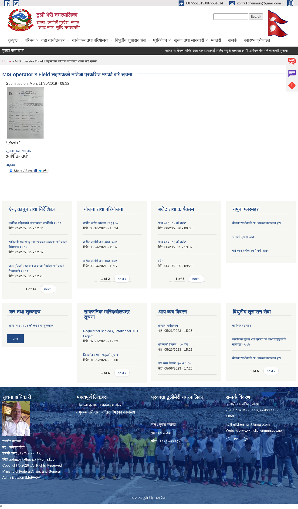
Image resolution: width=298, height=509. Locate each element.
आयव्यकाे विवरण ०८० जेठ (173, 344)
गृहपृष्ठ (13, 40)
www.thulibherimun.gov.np (262, 430)
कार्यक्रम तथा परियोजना (90, 40)
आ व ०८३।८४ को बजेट (172, 223)
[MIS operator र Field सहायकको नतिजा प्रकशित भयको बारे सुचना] (25, 113)
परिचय (29, 40)
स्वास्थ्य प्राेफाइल (257, 40)
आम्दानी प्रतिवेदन (168, 325)
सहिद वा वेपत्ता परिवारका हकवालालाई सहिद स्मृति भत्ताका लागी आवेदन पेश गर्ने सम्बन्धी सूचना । (219, 51)
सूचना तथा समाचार (18, 151)
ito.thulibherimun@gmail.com (248, 424)
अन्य (15, 339)
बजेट (160, 261)
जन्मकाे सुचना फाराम (243, 237)
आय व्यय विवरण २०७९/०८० (174, 363)
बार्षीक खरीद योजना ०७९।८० (100, 223)
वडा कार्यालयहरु (53, 40)
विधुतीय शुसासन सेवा (130, 40)
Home (6, 61)
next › (48, 289)
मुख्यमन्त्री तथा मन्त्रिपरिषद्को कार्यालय (107, 412)
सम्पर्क (232, 40)
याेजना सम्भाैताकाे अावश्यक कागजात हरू (256, 223)
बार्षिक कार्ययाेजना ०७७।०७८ (100, 242)
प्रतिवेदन (160, 40)
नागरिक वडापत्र (241, 325)
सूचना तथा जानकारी (189, 40)
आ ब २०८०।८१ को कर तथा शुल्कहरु (31, 325)
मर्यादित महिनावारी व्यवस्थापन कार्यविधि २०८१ (35, 223)
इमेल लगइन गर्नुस (237, 439)
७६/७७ (10, 165)
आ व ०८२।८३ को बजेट (172, 242)
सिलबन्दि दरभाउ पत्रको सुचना (100, 355)
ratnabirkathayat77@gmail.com (34, 459)
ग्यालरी (216, 40)
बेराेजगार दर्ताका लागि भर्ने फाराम (250, 250)
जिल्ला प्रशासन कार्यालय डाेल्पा (100, 405)
